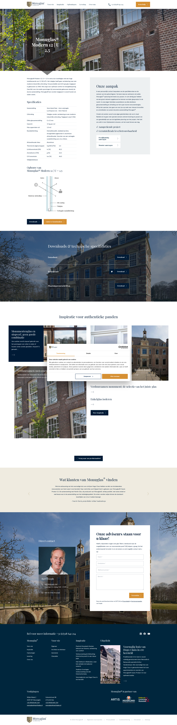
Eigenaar (54, 646)
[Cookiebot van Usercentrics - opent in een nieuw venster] (120, 347)
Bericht (100, 576)
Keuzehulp (142, 4)
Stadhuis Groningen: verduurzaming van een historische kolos (83, 672)
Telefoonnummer (103, 570)
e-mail (58, 592)
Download (121, 257)
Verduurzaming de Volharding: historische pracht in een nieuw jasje (86, 656)
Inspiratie (60, 4)
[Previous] (29, 494)
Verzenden (135, 595)
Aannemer (54, 653)
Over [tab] (116, 353)
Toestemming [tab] (60, 353)
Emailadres (101, 563)
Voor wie (50, 4)
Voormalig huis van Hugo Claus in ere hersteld (87, 678)
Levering (82, 4)
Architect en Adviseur (58, 649)
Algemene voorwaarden (94, 719)
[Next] (147, 494)
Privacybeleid (125, 601)
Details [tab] (88, 353)
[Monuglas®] (35, 4)
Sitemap (147, 719)
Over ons (92, 4)
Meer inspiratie (98, 413)
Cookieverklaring (124, 719)
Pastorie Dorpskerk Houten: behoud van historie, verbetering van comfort (86, 648)
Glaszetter (54, 656)
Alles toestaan (114, 376)
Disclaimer (137, 719)
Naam (100, 557)
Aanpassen (87, 376)
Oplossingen (71, 4)
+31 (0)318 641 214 (117, 4)
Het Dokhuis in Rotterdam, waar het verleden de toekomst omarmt (86, 664)
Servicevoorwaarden (136, 601)
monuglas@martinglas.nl (35, 705)
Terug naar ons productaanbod (89, 458)
